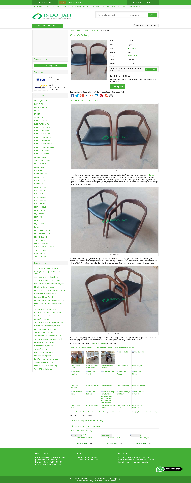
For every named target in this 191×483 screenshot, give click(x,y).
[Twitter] (77, 97)
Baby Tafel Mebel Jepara (77, 2)
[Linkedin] (96, 97)
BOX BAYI (37, 111)
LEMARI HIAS (39, 194)
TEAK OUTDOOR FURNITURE (87, 460)
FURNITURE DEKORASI (42, 127)
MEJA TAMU (38, 220)
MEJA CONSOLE (40, 207)
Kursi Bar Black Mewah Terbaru (45, 294)
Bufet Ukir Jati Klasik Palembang (45, 366)
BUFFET (37, 114)
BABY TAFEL (38, 104)
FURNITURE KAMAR (41, 131)
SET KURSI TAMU (40, 250)
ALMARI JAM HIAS (40, 101)
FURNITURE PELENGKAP (43, 144)
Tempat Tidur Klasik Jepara (43, 369)
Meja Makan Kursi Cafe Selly (44, 342)
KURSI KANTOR (40, 177)
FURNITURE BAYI (40, 121)
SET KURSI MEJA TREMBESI (44, 247)
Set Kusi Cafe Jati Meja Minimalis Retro (48, 268)
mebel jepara (151, 175)
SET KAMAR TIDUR (41, 240)
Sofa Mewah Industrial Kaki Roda (79, 7)
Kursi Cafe (91, 412)
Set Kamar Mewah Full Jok (43, 297)
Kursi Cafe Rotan (114, 438)
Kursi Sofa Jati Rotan (84, 438)
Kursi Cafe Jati (144, 438)
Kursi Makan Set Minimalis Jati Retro (47, 326)
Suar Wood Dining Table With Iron (46, 277)
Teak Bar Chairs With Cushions (45, 332)
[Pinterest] (101, 97)
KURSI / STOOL (39, 167)
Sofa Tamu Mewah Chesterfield (45, 316)
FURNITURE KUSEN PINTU (44, 137)
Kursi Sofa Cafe (77, 414)
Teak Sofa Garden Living (43, 349)
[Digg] (87, 97)
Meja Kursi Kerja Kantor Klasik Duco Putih (49, 300)
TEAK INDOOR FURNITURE (87, 457)
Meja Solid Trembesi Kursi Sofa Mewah (81, 12)
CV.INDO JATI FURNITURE (94, 481)
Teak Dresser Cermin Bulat (44, 362)
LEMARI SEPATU (40, 204)
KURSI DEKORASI (40, 174)
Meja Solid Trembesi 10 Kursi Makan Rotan (49, 290)
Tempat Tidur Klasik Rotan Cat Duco (47, 280)
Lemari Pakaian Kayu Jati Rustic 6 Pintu (48, 312)
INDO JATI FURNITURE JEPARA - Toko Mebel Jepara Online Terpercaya (95, 478)
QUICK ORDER (151, 69)
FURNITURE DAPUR (41, 124)
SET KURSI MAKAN (41, 243)
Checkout (149, 2)
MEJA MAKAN (39, 214)
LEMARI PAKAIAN (40, 197)
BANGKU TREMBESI (41, 107)
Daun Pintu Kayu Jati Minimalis (78, 30)
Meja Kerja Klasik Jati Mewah (44, 287)
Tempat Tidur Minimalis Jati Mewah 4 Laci (49, 322)
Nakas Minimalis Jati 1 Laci (43, 346)
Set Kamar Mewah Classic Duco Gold (47, 336)
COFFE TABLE (39, 117)
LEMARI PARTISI (40, 200)
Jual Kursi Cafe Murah (81, 412)
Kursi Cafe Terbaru (125, 412)
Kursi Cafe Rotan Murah (42, 319)
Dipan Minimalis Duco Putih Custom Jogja (49, 284)
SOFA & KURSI (39, 253)
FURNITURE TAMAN (41, 150)
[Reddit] (91, 97)
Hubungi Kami (118, 86)
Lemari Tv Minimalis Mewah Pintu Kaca (81, 35)
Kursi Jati (134, 412)
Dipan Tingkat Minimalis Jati (44, 352)
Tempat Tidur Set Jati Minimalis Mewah (48, 339)
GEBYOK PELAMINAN (42, 160)
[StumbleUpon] (106, 97)
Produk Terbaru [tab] (95, 426)
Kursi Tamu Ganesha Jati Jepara (79, 16)
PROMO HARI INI (40, 237)
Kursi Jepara (142, 412)
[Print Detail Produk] (111, 97)
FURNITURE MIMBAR (42, 140)
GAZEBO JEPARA (40, 157)
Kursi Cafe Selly (89, 100)
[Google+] (82, 97)
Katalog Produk (51, 65)
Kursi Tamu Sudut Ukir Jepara (78, 21)
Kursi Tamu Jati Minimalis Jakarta (46, 359)
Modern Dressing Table (42, 356)
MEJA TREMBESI (40, 224)
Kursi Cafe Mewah (101, 412)
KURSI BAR (38, 170)
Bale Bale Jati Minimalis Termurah (46, 329)
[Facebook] (72, 97)
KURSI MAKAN (133, 56)
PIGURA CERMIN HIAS (42, 234)
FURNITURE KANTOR (42, 134)
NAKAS (36, 227)
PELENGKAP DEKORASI (42, 230)
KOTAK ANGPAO (40, 164)
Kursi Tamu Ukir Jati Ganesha (78, 25)
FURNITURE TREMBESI (42, 154)
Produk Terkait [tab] (78, 426)
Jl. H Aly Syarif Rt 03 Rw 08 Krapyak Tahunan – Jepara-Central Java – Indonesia (51, 458)
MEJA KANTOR (39, 210)
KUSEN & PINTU (40, 187)
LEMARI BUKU (39, 190)
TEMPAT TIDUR (40, 257)
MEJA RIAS (38, 217)
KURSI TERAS (39, 184)
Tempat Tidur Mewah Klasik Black (46, 309)
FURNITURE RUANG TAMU (44, 147)
